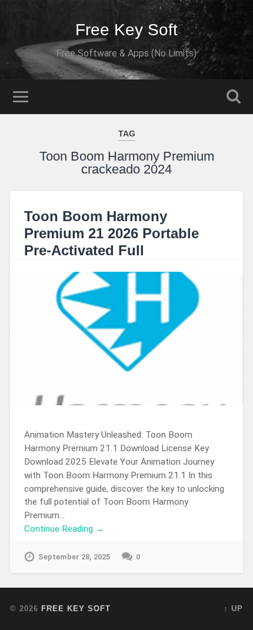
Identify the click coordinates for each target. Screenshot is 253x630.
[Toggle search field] (234, 96)
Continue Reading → (64, 529)
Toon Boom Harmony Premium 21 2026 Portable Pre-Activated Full (111, 233)
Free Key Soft (126, 30)
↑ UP (233, 608)
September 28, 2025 (74, 556)
